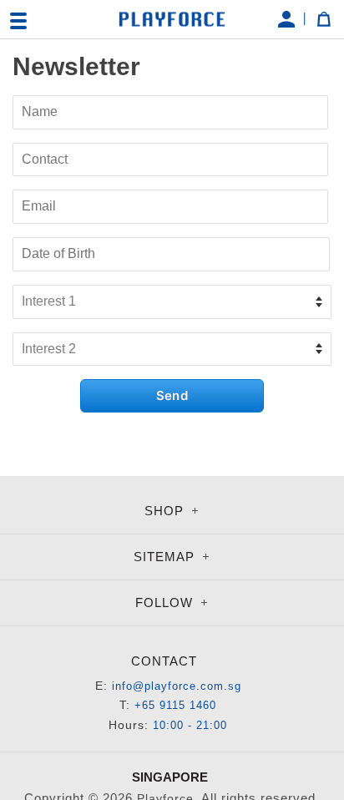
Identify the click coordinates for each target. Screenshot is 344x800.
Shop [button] (166, 511)
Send (172, 395)
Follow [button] (166, 602)
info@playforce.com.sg (176, 686)
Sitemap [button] (166, 556)
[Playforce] (172, 19)
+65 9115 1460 (175, 705)
